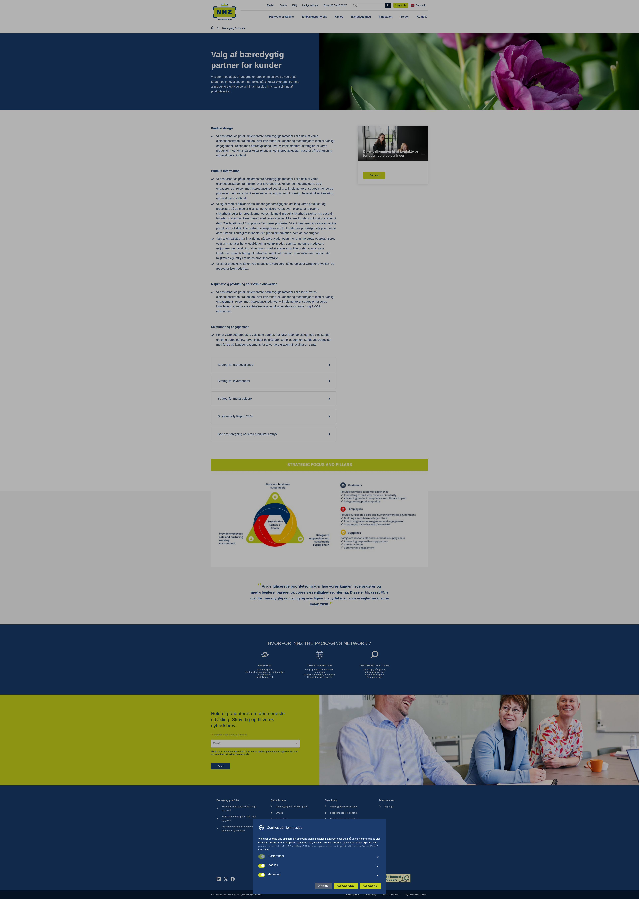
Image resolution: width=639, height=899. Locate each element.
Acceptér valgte (345, 885)
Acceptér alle (370, 885)
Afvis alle (323, 885)
